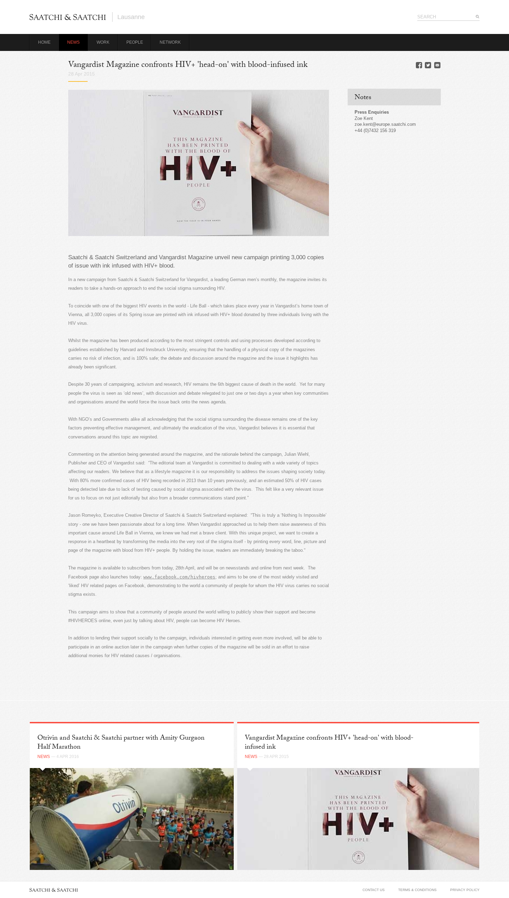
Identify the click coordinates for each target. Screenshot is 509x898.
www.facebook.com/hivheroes (179, 576)
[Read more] (132, 819)
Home (44, 42)
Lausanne (131, 17)
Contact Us (374, 890)
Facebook (419, 65)
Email (437, 65)
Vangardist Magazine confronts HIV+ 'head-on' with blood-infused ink (329, 743)
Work (103, 42)
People (134, 42)
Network (170, 42)
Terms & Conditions (417, 890)
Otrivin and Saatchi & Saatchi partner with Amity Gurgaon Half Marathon (121, 743)
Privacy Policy (465, 890)
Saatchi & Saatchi (67, 17)
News (73, 42)
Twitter (428, 65)
